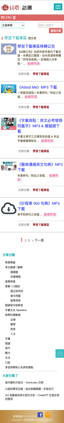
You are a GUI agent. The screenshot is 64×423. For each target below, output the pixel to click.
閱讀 (7, 343)
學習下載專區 (15, 38)
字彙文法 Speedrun (16, 310)
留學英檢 (15, 300)
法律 (13, 319)
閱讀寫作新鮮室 (14, 305)
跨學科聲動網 (12, 315)
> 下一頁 (38, 240)
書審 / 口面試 (12, 286)
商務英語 (10, 281)
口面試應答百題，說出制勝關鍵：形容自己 (29, 389)
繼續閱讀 (33, 63)
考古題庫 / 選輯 (14, 267)
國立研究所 (16, 291)
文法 (7, 357)
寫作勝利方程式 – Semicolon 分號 (24, 382)
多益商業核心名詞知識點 (19, 367)
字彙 (7, 338)
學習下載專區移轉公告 (36, 46)
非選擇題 (15, 276)
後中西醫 (15, 296)
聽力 (7, 353)
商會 (13, 329)
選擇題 (14, 272)
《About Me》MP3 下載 (37, 87)
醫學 (13, 324)
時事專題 (10, 262)
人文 (13, 334)
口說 (7, 362)
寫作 (7, 348)
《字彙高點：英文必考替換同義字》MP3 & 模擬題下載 (39, 125)
